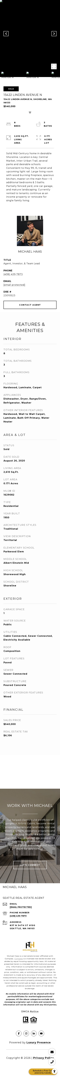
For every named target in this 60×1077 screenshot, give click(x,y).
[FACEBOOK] (18, 1033)
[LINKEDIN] (34, 1033)
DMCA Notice (30, 1011)
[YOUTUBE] (41, 1033)
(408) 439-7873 (13, 274)
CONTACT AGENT (30, 305)
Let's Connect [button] (30, 865)
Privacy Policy (43, 1057)
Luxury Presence (39, 1042)
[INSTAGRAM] (26, 1033)
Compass (18, 959)
